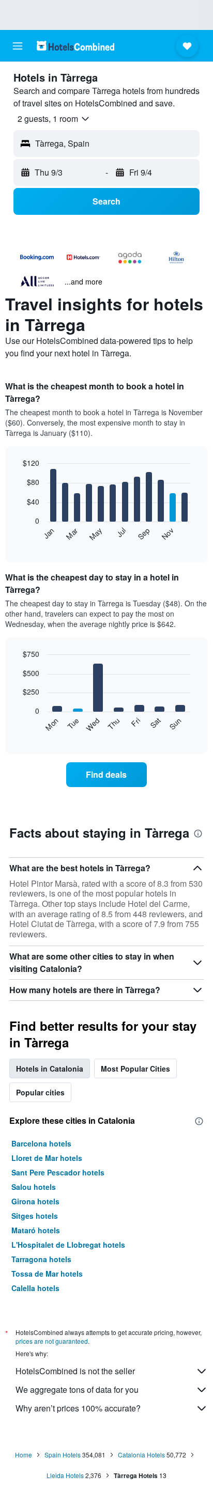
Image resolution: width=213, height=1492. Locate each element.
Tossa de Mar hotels (47, 1273)
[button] (17, 46)
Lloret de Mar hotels (46, 1158)
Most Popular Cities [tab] (135, 1068)
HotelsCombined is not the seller (75, 1371)
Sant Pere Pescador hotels (57, 1172)
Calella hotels (35, 1288)
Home (23, 1454)
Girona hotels (35, 1201)
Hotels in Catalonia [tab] (49, 1068)
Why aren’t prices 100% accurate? (78, 1408)
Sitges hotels (34, 1216)
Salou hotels (33, 1187)
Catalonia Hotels (141, 1454)
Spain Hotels (62, 1454)
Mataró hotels (35, 1230)
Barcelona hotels (41, 1143)
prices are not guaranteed (52, 1341)
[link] (106, 774)
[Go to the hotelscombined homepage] (75, 46)
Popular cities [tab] (40, 1092)
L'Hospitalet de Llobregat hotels (68, 1244)
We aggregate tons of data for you (77, 1389)
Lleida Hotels (65, 1475)
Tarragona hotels (41, 1259)
